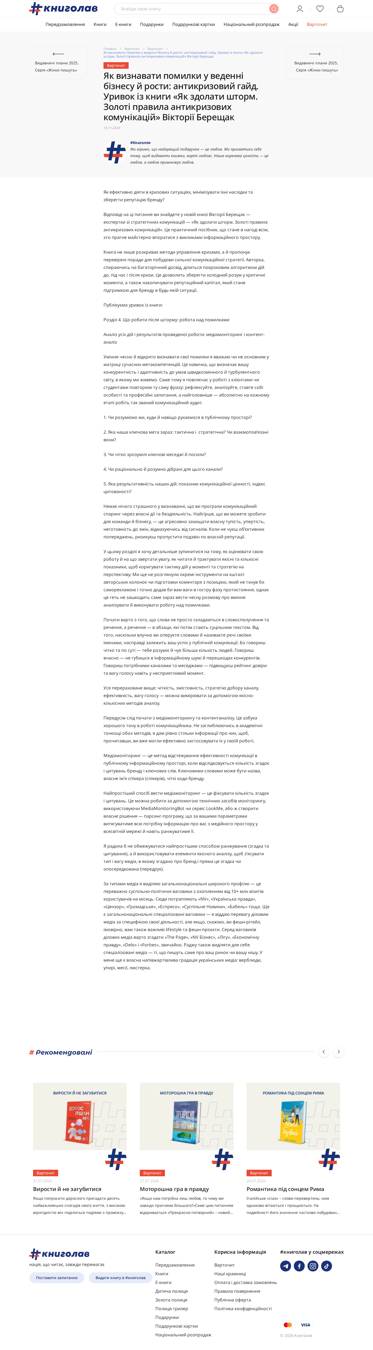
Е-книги (123, 24)
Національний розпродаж (252, 24)
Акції (293, 24)
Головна (110, 48)
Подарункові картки (193, 24)
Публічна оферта (232, 1300)
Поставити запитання (57, 1277)
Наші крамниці (230, 1274)
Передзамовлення (65, 24)
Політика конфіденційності (243, 1309)
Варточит (317, 24)
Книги (100, 24)
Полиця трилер (171, 1309)
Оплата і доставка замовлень (245, 1282)
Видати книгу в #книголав (121, 1277)
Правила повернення (237, 1291)
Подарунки (152, 24)
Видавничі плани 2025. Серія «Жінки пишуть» (57, 66)
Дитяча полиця (171, 1291)
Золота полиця (171, 1300)
